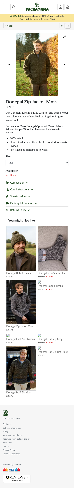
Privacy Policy (9, 450)
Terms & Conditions (11, 453)
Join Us (6, 446)
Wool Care (7, 442)
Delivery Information (12, 428)
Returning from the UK (13, 435)
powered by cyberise (12, 464)
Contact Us (7, 424)
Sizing (5, 431)
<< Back (9, 25)
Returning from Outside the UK (16, 438)
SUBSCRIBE (16, 15)
